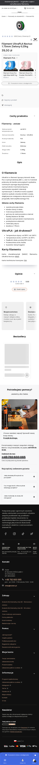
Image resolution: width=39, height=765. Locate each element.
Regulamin (24, 727)
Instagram (5, 685)
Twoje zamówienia (8, 659)
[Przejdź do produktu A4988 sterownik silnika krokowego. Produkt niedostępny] (17, 356)
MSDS (17, 256)
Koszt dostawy (7, 620)
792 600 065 (30, 8)
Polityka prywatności (9, 641)
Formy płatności (7, 617)
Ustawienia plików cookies (11, 668)
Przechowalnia (7, 665)
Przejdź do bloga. (10, 438)
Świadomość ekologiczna (11, 647)
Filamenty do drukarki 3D (16, 16)
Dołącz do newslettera (12, 724)
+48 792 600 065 (14, 457)
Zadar (4, 16)
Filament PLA (30, 16)
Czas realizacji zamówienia (11, 614)
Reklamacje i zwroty (9, 623)
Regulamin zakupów (9, 644)
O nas (4, 701)
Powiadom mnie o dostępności (21, 83)
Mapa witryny (6, 695)
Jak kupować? (7, 635)
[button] (19, 116)
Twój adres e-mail (9, 722)
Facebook (5, 691)
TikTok (4, 688)
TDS (25, 260)
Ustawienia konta (8, 662)
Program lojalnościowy (10, 679)
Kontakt (4, 698)
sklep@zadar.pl (11, 586)
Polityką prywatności (16, 731)
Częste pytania (7, 638)
